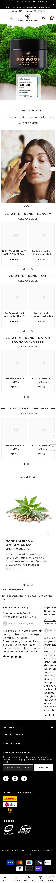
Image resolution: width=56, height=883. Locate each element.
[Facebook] (6, 778)
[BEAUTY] (28, 166)
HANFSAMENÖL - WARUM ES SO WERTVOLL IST (20, 545)
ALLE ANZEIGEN (28, 219)
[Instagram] (15, 778)
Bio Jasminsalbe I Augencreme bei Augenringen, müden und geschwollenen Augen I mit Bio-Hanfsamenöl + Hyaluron (41, 253)
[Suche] (11, 18)
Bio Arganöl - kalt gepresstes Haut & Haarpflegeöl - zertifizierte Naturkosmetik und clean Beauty (14, 315)
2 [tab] (28, 96)
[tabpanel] (28, 62)
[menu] (3, 18)
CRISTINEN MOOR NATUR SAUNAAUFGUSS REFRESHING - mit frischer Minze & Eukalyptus (41, 380)
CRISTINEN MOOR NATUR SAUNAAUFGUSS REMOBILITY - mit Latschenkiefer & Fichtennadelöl (14, 380)
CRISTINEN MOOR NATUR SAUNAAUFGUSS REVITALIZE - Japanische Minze (41, 447)
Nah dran (53, 5)
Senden (44, 767)
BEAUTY (28, 206)
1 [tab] (25, 96)
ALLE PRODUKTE (28, 123)
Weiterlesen (12, 569)
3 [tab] (31, 96)
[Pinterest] (24, 778)
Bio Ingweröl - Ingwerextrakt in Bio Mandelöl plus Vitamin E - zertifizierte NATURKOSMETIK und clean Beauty (42, 315)
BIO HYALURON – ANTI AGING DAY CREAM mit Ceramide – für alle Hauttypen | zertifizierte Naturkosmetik (14, 253)
